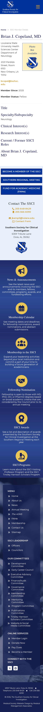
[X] (10, 668)
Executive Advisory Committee (21, 575)
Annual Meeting (20, 509)
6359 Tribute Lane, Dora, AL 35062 (19, 688)
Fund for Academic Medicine (21, 190)
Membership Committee (18, 594)
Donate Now (18, 643)
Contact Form (23, 221)
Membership (18, 523)
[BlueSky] (15, 668)
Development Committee (18, 565)
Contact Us (17, 528)
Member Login (19, 638)
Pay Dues (17, 647)
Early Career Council (22, 570)
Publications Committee (18, 611)
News (15, 505)
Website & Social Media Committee (20, 624)
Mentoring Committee (17, 601)
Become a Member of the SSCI (21, 171)
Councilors (17, 550)
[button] (38, 7)
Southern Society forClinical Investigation (10, 10)
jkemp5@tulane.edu (23, 218)
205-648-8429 (23, 208)
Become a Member (22, 652)
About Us (17, 500)
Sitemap (16, 532)
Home (3, 30)
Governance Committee (17, 588)
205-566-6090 (23, 212)
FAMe (15, 519)
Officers (16, 545)
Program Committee (23, 606)
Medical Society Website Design (16, 703)
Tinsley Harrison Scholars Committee (22, 618)
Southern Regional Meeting (21, 180)
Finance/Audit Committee (18, 582)
